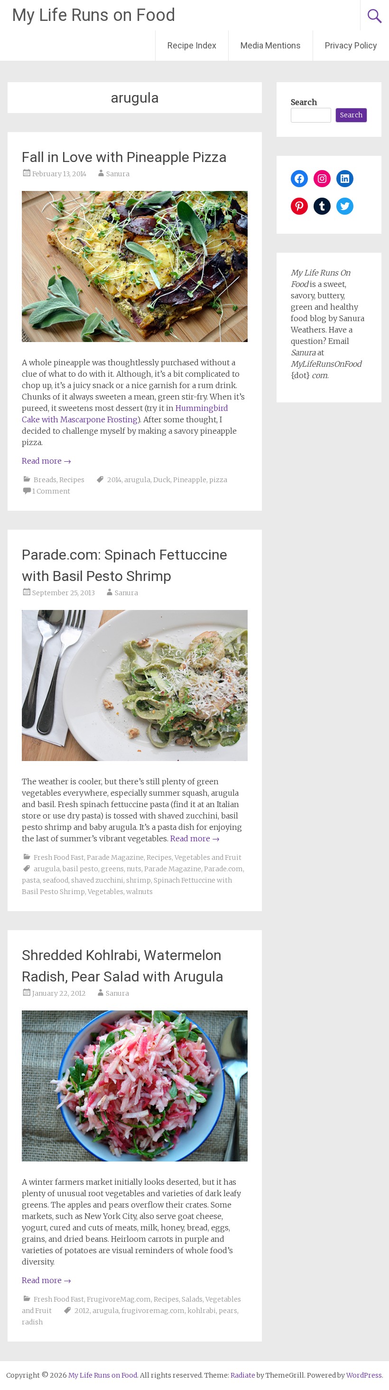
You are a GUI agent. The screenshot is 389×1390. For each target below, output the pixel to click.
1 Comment (51, 491)
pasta (31, 880)
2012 (82, 1310)
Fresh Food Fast (59, 857)
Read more (46, 461)
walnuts (139, 891)
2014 (114, 480)
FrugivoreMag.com (119, 1299)
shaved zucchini (97, 880)
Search (304, 102)
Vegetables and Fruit (208, 857)
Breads (45, 480)
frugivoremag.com (153, 1310)
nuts (134, 869)
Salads (192, 1299)
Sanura (118, 174)
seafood (55, 880)
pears (228, 1310)
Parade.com (223, 869)
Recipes (71, 480)
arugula (137, 480)
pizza (218, 480)
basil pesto (80, 869)
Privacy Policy (351, 45)
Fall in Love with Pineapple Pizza (124, 157)
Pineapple (189, 480)
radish (32, 1322)
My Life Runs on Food (94, 15)
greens (112, 869)
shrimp (138, 880)
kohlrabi (201, 1310)
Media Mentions (271, 45)
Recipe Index (191, 45)
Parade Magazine (115, 857)
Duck (161, 480)
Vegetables (105, 891)
